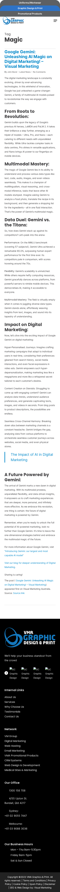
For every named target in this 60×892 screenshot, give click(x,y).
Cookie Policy (20, 884)
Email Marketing (14, 751)
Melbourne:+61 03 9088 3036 (15, 826)
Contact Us (11, 716)
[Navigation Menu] (55, 20)
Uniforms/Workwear (30, 2)
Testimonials (12, 712)
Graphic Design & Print (30, 8)
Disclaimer (49, 884)
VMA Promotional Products (21, 755)
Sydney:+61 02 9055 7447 (15, 813)
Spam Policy (35, 884)
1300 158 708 (16, 790)
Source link (19, 593)
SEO (12, 887)
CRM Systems (13, 760)
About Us (10, 697)
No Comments (39, 72)
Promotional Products (30, 13)
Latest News (25, 72)
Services (9, 702)
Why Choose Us (14, 707)
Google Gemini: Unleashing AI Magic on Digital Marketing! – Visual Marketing (28, 59)
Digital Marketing (15, 741)
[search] (49, 21)
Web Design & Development (22, 765)
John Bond (12, 72)
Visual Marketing (43, 887)
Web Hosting (12, 746)
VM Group (10, 736)
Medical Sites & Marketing (20, 770)
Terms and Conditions (34, 880)
